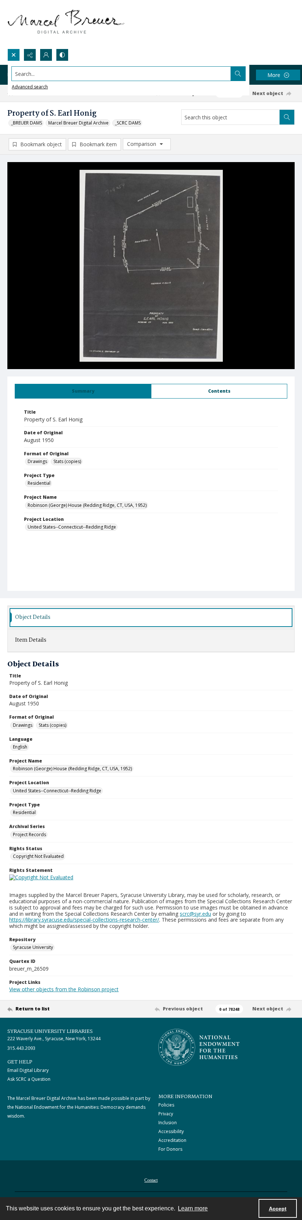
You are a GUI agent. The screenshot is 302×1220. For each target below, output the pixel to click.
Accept (278, 1209)
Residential (39, 483)
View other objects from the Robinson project (64, 989)
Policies (166, 1105)
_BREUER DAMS (26, 123)
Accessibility (171, 1131)
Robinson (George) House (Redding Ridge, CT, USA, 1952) (87, 505)
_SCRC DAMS (128, 123)
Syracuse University (33, 947)
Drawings (37, 461)
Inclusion (167, 1122)
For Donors (170, 1149)
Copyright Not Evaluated (38, 856)
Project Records (29, 834)
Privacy (165, 1114)
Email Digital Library (28, 1070)
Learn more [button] (193, 1208)
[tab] (83, 391)
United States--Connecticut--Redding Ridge (72, 527)
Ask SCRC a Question (28, 1079)
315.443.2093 (21, 1048)
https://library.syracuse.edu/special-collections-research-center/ (84, 919)
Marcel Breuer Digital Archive (78, 123)
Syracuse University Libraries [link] (50, 1031)
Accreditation (172, 1140)
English (20, 747)
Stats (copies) (67, 461)
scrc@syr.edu (195, 913)
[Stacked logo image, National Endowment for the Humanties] (198, 1047)
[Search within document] (287, 117)
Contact (151, 1180)
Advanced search (30, 87)
